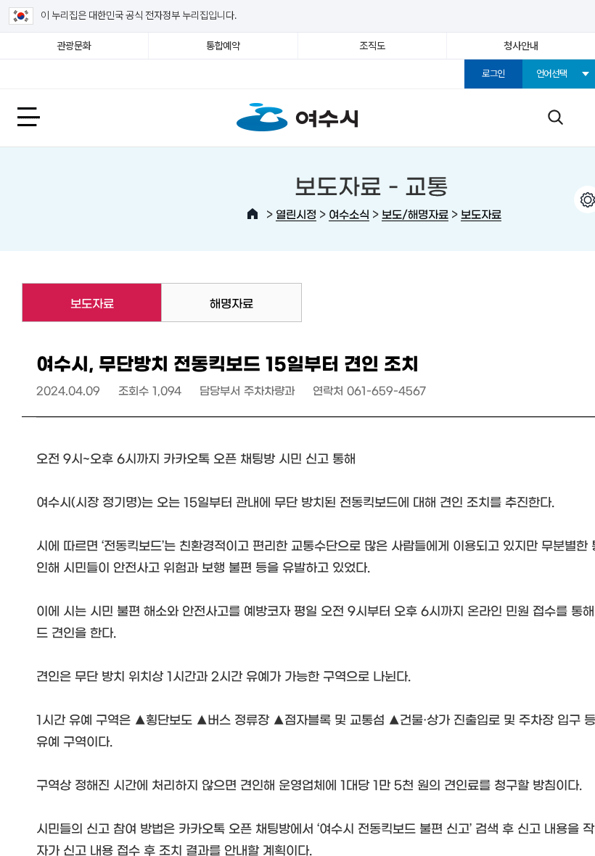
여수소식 (349, 213)
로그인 (493, 73)
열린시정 (296, 213)
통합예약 (223, 46)
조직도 (372, 46)
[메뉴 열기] (44, 116)
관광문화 (74, 46)
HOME (252, 214)
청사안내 (521, 46)
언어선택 (551, 73)
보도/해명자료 (415, 213)
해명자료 (231, 302)
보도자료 (481, 213)
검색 (555, 116)
